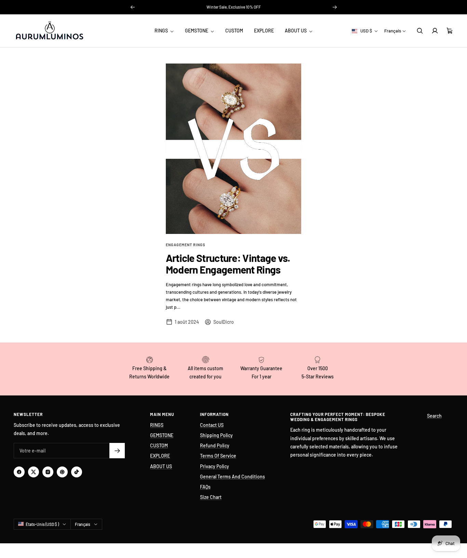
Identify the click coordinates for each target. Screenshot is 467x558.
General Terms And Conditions (232, 476)
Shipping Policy (216, 435)
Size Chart (211, 497)
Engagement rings (185, 244)
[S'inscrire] (117, 450)
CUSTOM (234, 30)
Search (434, 416)
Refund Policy (214, 445)
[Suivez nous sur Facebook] (19, 471)
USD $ (366, 30)
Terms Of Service (218, 456)
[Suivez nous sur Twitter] (33, 471)
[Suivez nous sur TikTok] (76, 471)
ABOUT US (296, 30)
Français (392, 30)
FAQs (205, 487)
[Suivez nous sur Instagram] (47, 471)
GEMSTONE (197, 30)
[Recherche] (419, 30)
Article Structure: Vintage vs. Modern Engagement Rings (228, 264)
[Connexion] (434, 30)
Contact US (212, 425)
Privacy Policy (214, 466)
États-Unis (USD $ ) (42, 524)
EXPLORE (264, 30)
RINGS (162, 30)
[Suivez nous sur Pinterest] (62, 471)
